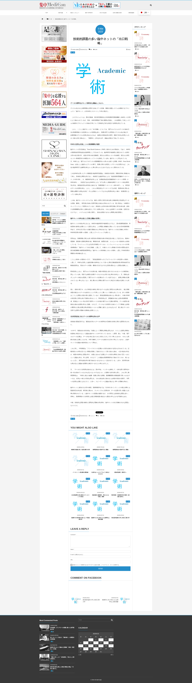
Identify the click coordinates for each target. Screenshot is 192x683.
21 (85, 648)
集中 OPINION (88, 12)
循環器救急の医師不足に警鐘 (100, 449)
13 (53, 631)
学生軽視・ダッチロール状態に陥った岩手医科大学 (62, 628)
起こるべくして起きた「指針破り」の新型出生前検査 (62, 638)
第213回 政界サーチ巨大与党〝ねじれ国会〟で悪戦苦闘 (59, 311)
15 (91, 645)
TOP (46, 12)
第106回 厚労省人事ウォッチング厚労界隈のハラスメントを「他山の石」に (54, 281)
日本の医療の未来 (117, 12)
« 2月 (79, 654)
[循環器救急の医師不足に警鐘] (100, 443)
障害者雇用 (131, 12)
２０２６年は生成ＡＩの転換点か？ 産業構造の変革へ (142, 88)
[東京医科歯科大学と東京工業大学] (120, 511)
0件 (91, 49)
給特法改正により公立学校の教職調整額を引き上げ (142, 67)
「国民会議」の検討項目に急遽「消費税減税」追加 (142, 134)
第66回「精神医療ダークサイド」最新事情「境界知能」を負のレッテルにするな (54, 321)
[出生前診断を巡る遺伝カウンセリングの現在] (80, 488)
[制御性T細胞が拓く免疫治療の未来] (80, 443)
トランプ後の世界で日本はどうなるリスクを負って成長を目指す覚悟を (142, 111)
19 (111, 645)
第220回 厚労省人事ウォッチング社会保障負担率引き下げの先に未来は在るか (54, 292)
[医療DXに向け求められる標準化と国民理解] (100, 511)
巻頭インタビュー (74, 12)
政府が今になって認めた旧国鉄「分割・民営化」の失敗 (62, 648)
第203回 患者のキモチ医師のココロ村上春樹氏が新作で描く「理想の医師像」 (54, 270)
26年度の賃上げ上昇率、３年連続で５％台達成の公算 (142, 46)
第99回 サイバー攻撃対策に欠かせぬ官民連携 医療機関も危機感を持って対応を (54, 222)
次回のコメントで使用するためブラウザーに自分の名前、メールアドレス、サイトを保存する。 (96, 564)
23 (96, 648)
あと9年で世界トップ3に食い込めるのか (142, 334)
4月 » (112, 654)
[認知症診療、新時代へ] (120, 466)
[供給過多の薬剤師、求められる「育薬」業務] (100, 488)
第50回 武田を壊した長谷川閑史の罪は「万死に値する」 (62, 667)
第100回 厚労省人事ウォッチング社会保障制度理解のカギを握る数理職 (142, 157)
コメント (92, 415)
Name (71, 549)
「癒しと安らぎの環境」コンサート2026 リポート (59, 251)
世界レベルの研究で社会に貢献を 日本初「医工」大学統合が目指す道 (142, 181)
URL (71, 559)
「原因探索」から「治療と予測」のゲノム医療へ (59, 342)
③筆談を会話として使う (59, 259)
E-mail (72, 554)
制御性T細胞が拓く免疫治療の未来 (80, 449)
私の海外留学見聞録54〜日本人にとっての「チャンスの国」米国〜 (59, 242)
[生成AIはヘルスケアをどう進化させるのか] (100, 466)
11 (106, 642)
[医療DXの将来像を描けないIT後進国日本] (80, 511)
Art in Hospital (103, 12)
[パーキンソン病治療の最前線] (80, 466)
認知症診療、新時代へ (120, 472)
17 (101, 645)
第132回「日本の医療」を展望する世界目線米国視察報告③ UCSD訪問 (54, 332)
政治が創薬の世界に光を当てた (59, 302)
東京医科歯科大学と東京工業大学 (121, 517)
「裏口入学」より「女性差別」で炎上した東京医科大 (62, 657)
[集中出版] (53, 6)
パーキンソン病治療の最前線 (80, 472)
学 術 (72, 52)
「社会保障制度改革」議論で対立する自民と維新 (59, 350)
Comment (72, 534)
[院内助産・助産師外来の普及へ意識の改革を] (120, 488)
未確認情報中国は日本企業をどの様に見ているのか (59, 232)
